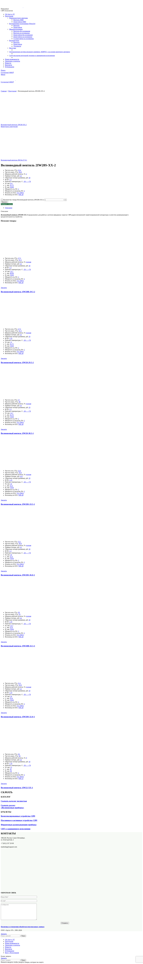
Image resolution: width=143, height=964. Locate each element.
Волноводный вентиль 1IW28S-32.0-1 (18, 717)
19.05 (12, 275)
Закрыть (4, 934)
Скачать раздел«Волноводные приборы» (12, 806)
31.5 (20, 260)
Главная (3, 91)
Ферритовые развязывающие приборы (18, 825)
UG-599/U (20, 193)
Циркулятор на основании (22, 37)
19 (29, 336)
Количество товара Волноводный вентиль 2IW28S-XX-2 (23, 200)
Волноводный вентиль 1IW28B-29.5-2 (18, 292)
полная (28, 262)
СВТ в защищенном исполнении (15, 829)
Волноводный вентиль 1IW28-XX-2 (14, 125)
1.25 (10, 338)
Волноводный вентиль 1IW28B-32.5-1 (18, 646)
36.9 (20, 543)
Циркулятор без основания (23, 35)
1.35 (10, 622)
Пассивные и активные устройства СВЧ (19, 820)
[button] (4, 288)
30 (19, 612)
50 (19, 756)
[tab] (67, 208)
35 (19, 614)
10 (11, 484)
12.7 (11, 271)
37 (19, 400)
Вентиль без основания (21, 31)
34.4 (20, 473)
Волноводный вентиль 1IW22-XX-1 (17, 788)
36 (19, 754)
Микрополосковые (16, 29)
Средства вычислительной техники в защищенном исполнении (32, 55)
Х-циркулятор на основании (23, 39)
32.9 (20, 685)
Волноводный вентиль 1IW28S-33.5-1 (18, 504)
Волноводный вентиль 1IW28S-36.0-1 (18, 575)
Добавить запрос (7, 204)
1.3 (10, 179)
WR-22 (20, 778)
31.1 (19, 683)
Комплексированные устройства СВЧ (18, 816)
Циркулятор (17, 27)
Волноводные (14, 40)
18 (29, 178)
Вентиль (16, 25)
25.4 (19, 170)
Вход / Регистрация (12, 953)
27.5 (19, 258)
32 (11, 769)
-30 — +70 (27, 181)
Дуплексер (17, 46)
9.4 (11, 183)
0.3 (21, 176)
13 (11, 342)
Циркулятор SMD (19, 22)
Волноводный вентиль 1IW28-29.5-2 (17, 362)
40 (19, 402)
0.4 (21, 618)
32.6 (19, 471)
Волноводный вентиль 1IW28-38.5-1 (17, 433)
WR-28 (20, 195)
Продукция (12, 91)
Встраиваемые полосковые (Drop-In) (22, 24)
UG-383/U (20, 777)
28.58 (12, 273)
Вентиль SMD (18, 20)
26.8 (20, 172)
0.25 (21, 476)
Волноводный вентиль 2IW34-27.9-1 (14, 160)
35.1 (19, 542)
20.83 (12, 187)
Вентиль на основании (21, 33)
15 (11, 767)
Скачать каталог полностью (14, 801)
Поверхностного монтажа (18, 18)
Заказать (4, 202)
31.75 (12, 185)
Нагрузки (12, 48)
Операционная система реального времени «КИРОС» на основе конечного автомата (39, 52)
